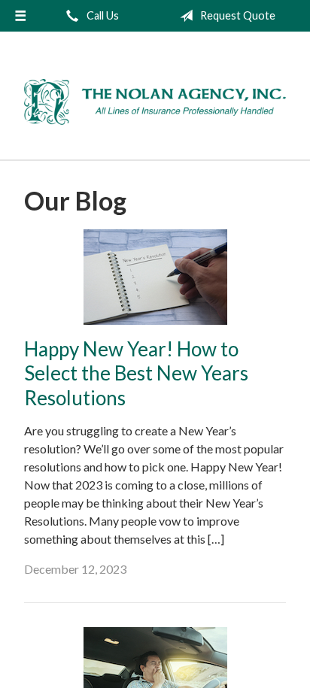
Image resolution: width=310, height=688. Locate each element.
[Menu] (20, 16)
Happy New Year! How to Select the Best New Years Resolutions (136, 373)
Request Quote (236, 15)
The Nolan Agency (155, 102)
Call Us (101, 15)
